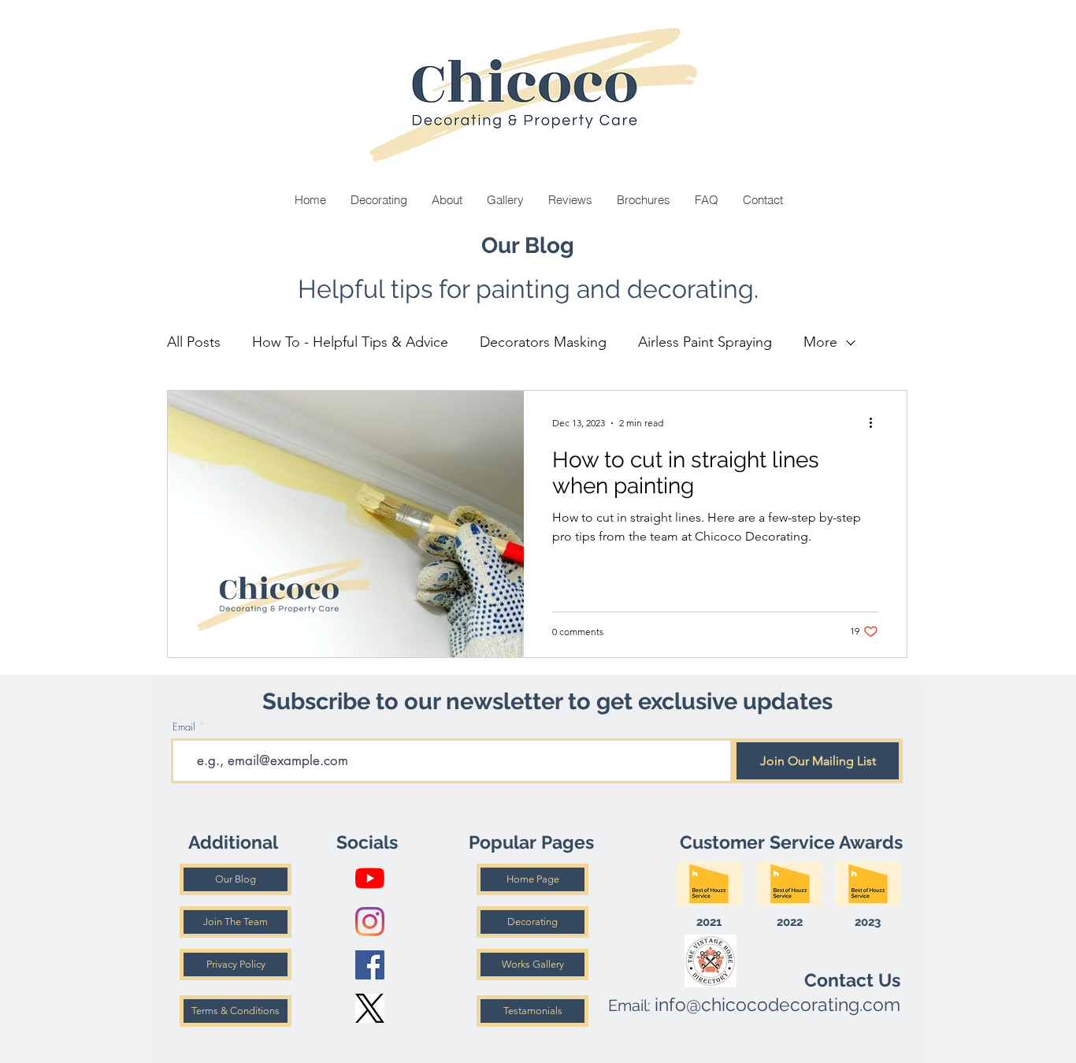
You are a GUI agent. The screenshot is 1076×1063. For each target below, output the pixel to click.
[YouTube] (369, 878)
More (820, 342)
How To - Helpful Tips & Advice (350, 342)
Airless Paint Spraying (705, 342)
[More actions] (875, 423)
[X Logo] (369, 1008)
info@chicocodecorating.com (777, 1004)
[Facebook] (369, 964)
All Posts (194, 342)
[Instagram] (369, 921)
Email (184, 727)
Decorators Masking (543, 342)
